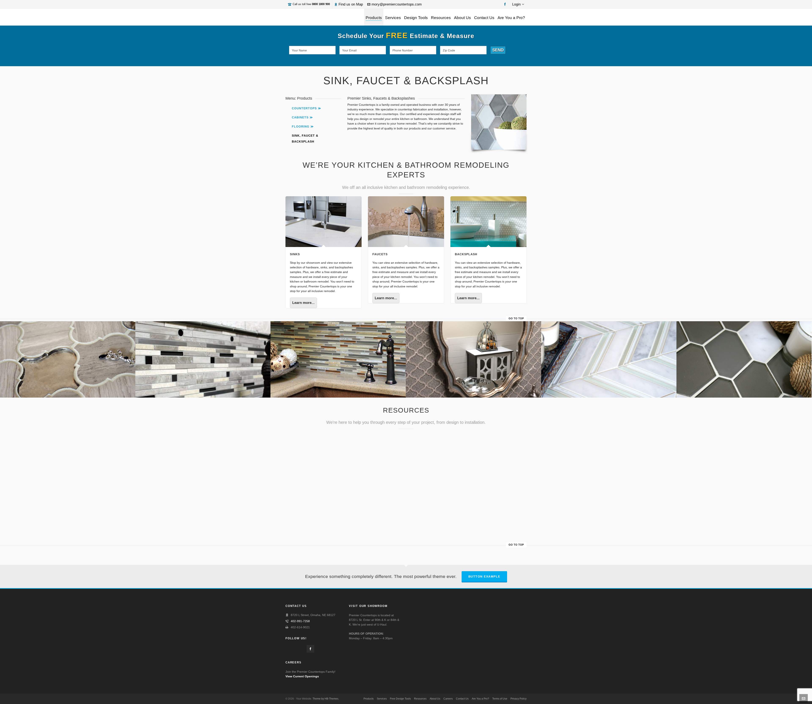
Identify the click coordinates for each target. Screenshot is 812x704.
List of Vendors (479, 435)
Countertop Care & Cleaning (491, 482)
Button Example (484, 576)
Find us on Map (351, 4)
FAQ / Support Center (320, 435)
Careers (448, 698)
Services (382, 698)
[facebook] (505, 4)
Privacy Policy (518, 698)
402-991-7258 (300, 621)
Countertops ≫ (306, 108)
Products (368, 698)
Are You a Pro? (480, 698)
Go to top (516, 318)
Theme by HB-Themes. (326, 698)
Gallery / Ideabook (317, 482)
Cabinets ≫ (302, 117)
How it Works (396, 435)
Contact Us (462, 698)
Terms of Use (499, 698)
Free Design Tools (400, 698)
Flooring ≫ (303, 126)
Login (516, 4)
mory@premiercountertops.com (397, 4)
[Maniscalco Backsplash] (68, 323)
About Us (435, 698)
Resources (420, 698)
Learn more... (303, 303)
